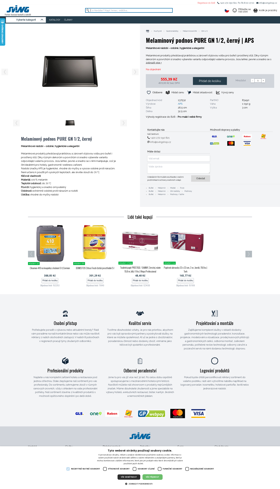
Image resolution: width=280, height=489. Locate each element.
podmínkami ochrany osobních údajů (164, 180)
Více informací (150, 463)
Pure (182, 188)
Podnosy (188, 191)
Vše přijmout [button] (152, 477)
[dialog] (140, 467)
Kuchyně (158, 31)
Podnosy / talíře (177, 194)
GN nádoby (175, 191)
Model (173, 188)
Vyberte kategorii (26, 19)
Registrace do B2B (206, 3)
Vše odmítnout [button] (129, 477)
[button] (140, 483)
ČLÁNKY (68, 20)
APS (180, 103)
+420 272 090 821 (228, 3)
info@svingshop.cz (268, 3)
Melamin (162, 188)
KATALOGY (54, 20)
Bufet (151, 188)
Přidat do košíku (210, 81)
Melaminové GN (190, 31)
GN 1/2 (204, 31)
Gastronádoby (172, 31)
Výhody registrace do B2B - (174, 116)
